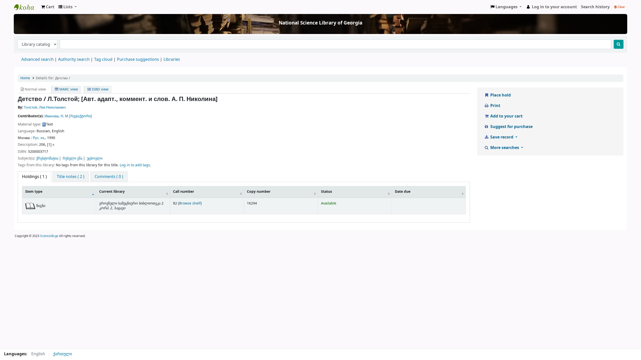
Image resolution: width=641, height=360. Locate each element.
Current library (112, 191)
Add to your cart (506, 116)
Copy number (258, 191)
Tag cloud (103, 59)
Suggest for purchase (511, 127)
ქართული (62, 354)
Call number (183, 191)
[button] (47, 7)
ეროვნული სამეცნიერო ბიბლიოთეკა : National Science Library (26, 7)
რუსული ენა (72, 158)
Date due (402, 191)
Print (494, 106)
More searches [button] (504, 148)
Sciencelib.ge (49, 236)
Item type (33, 191)
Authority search (74, 59)
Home (25, 78)
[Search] (618, 44)
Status (326, 191)
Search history (595, 7)
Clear (621, 6)
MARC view (68, 89)
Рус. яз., (39, 137)
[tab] (71, 177)
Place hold (500, 95)
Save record (501, 137)
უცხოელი (94, 158)
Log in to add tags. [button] (135, 165)
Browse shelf (190, 203)
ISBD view (99, 89)
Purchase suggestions (138, 59)
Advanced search (37, 59)
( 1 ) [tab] (34, 177)
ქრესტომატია (47, 158)
